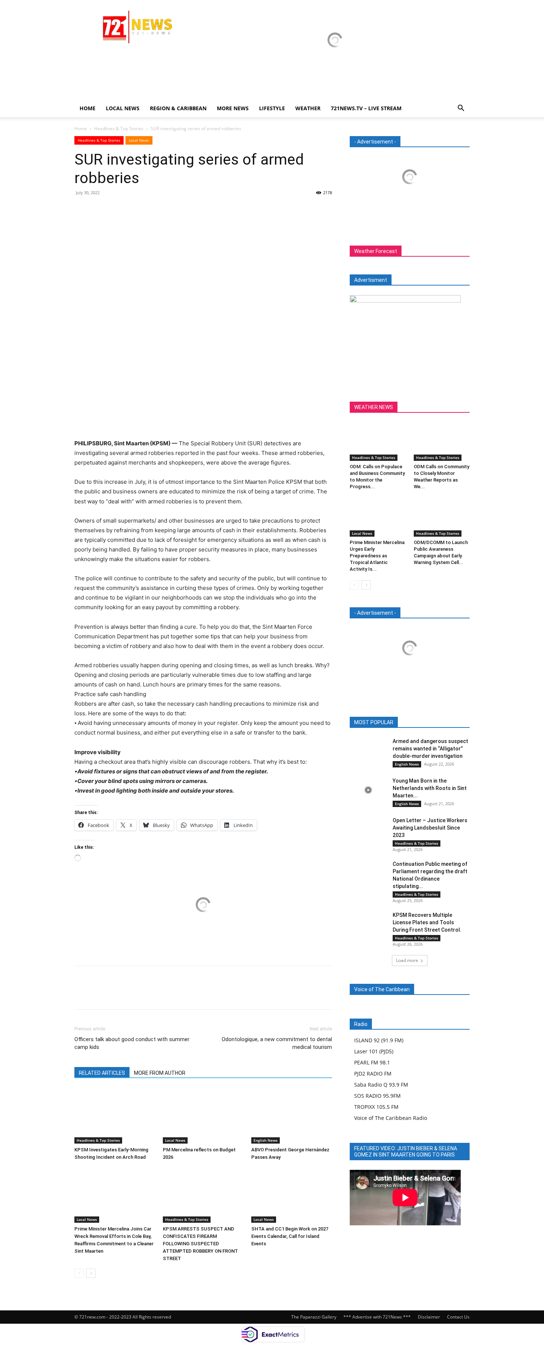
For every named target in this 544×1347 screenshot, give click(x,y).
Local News (123, 108)
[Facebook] (81, 209)
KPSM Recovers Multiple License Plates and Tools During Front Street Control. (427, 922)
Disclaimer (429, 1317)
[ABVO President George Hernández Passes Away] (291, 1116)
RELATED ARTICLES (102, 1073)
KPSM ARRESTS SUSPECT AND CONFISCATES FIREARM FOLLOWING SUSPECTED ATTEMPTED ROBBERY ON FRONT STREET (200, 1243)
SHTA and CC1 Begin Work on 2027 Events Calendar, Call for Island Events (289, 1236)
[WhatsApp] (132, 209)
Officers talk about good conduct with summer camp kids (131, 1043)
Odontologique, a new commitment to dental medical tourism (277, 1043)
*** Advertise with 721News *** (377, 1317)
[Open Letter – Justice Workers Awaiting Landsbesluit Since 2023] (368, 829)
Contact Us (458, 1317)
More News (233, 108)
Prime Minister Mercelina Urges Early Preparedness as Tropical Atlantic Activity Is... (377, 556)
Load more (407, 960)
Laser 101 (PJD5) (373, 1051)
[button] (461, 108)
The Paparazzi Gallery (313, 1317)
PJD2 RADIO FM (373, 1073)
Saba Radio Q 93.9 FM (381, 1084)
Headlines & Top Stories (119, 128)
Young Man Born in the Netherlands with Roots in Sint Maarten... (430, 788)
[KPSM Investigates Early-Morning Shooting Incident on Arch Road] (114, 1116)
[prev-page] (79, 1273)
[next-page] (90, 1273)
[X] (98, 209)
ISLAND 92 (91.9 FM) (378, 1040)
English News (265, 1140)
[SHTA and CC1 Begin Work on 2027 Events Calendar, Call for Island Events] (291, 1195)
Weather (307, 108)
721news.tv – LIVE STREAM (366, 108)
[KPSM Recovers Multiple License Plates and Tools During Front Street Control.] (368, 924)
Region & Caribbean (178, 108)
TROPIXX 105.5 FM (376, 1106)
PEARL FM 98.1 (372, 1062)
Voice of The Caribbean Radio (390, 1117)
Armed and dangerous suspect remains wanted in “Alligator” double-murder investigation (430, 748)
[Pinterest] (115, 209)
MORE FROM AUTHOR (159, 1073)
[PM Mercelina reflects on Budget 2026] (203, 1116)
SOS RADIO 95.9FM (377, 1095)
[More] (150, 209)
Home (87, 108)
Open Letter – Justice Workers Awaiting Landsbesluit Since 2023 (430, 827)
